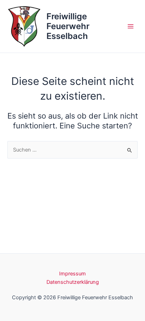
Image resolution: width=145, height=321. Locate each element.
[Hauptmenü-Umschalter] (130, 26)
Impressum (72, 273)
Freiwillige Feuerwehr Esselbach (67, 26)
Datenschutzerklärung (72, 282)
